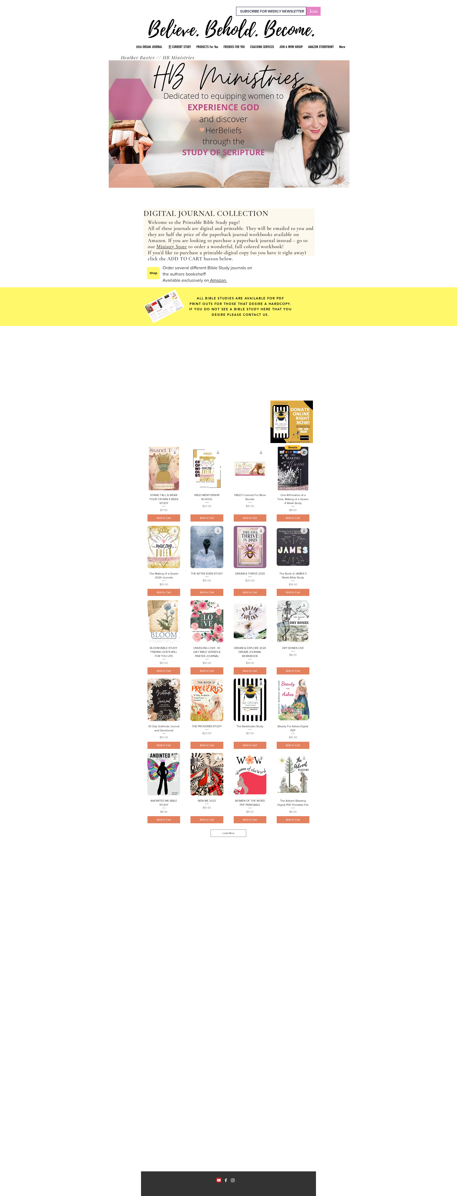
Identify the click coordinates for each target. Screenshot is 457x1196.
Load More (228, 833)
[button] (293, 449)
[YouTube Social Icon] (218, 1180)
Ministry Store (171, 247)
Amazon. (218, 280)
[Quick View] (163, 468)
